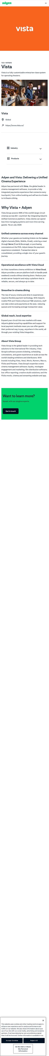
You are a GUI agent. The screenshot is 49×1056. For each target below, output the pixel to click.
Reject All (34, 1040)
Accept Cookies (12, 1040)
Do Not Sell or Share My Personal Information (23, 1049)
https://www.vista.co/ (14, 125)
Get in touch (11, 411)
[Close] (43, 1020)
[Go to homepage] (6, 3)
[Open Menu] (46, 3)
